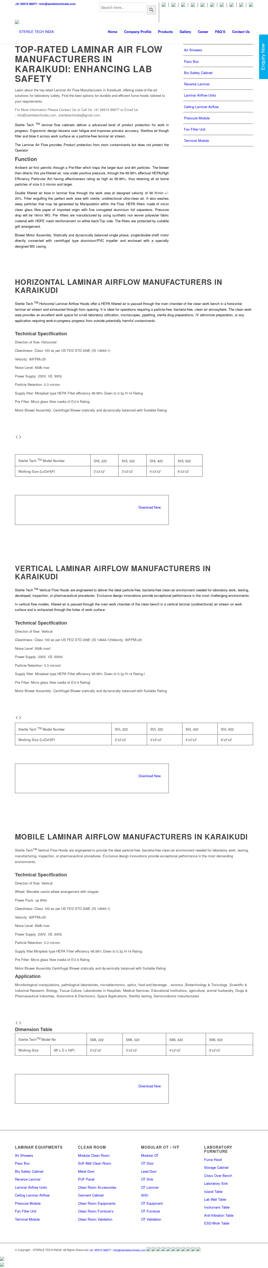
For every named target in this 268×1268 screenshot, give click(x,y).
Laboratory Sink (216, 1183)
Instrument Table (217, 1207)
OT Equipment (152, 1203)
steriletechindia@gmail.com (79, 115)
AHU (144, 1195)
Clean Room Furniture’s (96, 1211)
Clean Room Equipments (97, 1203)
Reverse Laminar (197, 83)
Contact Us (67, 109)
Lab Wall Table (215, 1199)
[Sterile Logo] (34, 31)
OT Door (147, 1163)
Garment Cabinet (91, 1195)
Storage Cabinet (216, 1167)
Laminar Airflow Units (200, 95)
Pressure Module (197, 117)
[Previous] (16, 437)
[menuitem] (128, 13)
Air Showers (193, 49)
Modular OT (150, 1155)
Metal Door (86, 1171)
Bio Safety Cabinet (198, 72)
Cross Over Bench (218, 1175)
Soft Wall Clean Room (94, 1163)
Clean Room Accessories (97, 1187)
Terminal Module (196, 140)
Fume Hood (213, 1159)
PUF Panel (86, 1179)
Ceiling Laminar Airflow (201, 106)
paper (47, 209)
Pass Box (191, 61)
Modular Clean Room (94, 1155)
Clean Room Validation (95, 1219)
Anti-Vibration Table (218, 1215)
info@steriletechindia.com (57, 4)
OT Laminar (150, 1187)
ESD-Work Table (216, 1223)
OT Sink (147, 1179)
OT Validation (151, 1219)
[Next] (20, 437)
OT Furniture (150, 1211)
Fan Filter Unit (194, 129)
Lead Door (149, 1171)
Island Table (213, 1191)
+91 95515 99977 (26, 4)
